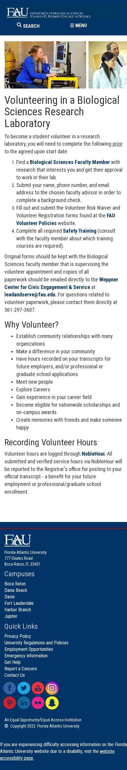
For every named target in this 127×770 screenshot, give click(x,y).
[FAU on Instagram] (52, 688)
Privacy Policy (17, 636)
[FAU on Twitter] (23, 688)
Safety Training (79, 231)
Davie (9, 597)
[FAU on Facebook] (9, 688)
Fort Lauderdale (19, 603)
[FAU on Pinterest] (9, 703)
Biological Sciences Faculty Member (70, 162)
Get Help (12, 662)
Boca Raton (15, 584)
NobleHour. (94, 454)
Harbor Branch (17, 610)
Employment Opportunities (28, 649)
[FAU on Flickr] (38, 703)
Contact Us (14, 675)
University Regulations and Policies (36, 643)
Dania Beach (15, 590)
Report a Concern (20, 669)
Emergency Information (26, 656)
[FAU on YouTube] (38, 688)
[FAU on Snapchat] (52, 703)
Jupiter (10, 616)
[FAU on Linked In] (23, 703)
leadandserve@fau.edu (29, 294)
